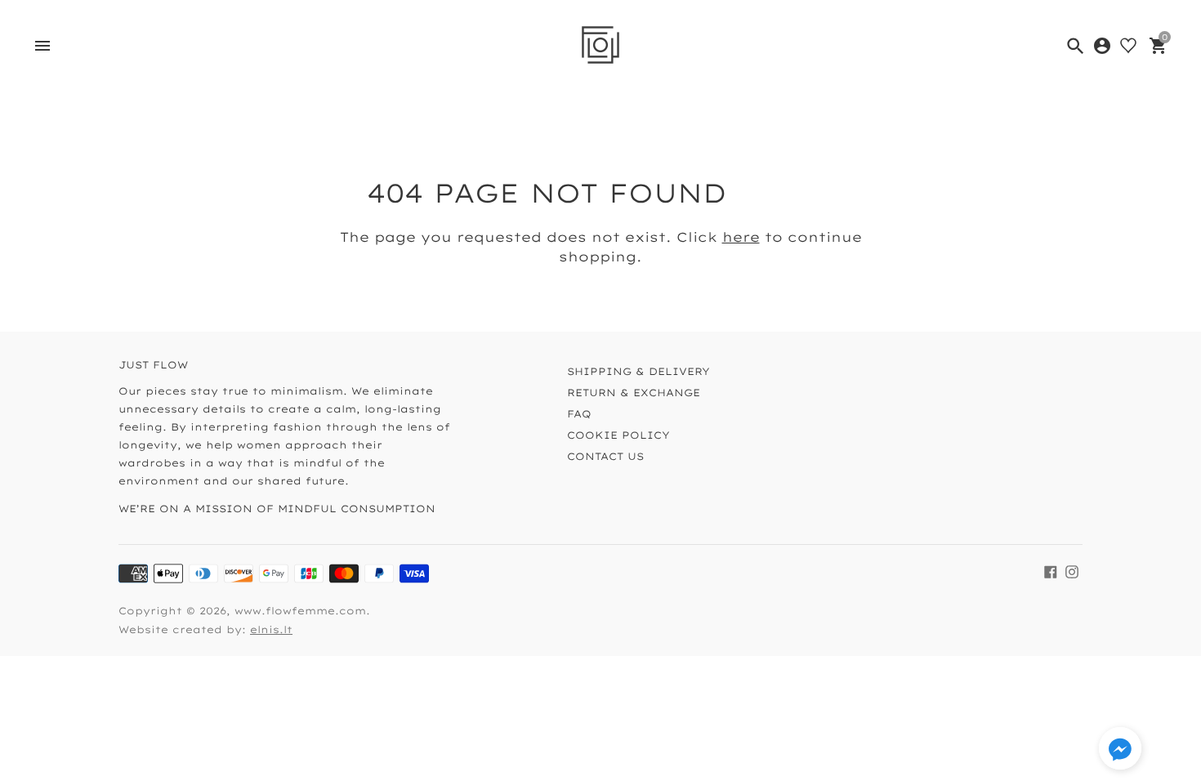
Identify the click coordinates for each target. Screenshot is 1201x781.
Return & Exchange (633, 392)
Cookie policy (618, 435)
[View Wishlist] (1128, 46)
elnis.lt (271, 629)
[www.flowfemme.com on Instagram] (1071, 571)
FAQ (579, 414)
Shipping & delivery (638, 371)
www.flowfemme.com (300, 611)
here (741, 237)
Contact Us (605, 456)
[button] (1120, 750)
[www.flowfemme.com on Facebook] (1050, 571)
